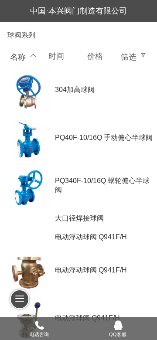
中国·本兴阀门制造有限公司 (78, 11)
